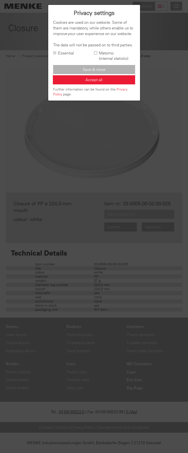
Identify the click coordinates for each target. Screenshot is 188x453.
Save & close (94, 69)
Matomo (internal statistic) (113, 56)
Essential (66, 53)
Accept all (94, 79)
